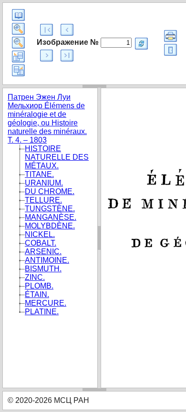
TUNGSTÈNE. (50, 209)
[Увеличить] (18, 29)
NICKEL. (40, 234)
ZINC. (35, 277)
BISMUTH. (43, 269)
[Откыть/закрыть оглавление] (18, 15)
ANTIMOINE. (47, 260)
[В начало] (46, 30)
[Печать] (170, 36)
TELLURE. (43, 200)
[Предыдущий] (67, 30)
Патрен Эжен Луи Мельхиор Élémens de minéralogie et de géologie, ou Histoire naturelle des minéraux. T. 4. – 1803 (47, 118)
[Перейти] (141, 44)
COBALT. (40, 243)
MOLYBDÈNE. (50, 226)
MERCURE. (45, 303)
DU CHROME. (49, 191)
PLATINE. (42, 312)
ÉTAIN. (37, 294)
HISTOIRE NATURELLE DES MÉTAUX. (57, 157)
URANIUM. (44, 183)
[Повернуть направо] (18, 70)
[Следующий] (46, 56)
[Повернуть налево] (18, 56)
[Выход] (170, 50)
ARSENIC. (43, 251)
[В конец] (67, 56)
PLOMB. (39, 286)
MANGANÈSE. (50, 217)
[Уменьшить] (18, 43)
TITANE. (39, 174)
